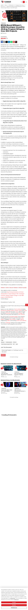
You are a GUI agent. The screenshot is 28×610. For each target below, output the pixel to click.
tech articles (18, 309)
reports (22, 319)
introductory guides (5, 310)
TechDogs (7, 322)
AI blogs (20, 313)
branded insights (14, 316)
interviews (8, 313)
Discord (11, 287)
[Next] (26, 368)
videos (8, 320)
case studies (12, 319)
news (17, 312)
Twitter (7, 287)
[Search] (21, 2)
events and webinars (21, 320)
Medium (16, 287)
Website (3, 287)
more (25, 310)
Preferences (14, 607)
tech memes (21, 314)
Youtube (24, 287)
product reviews (14, 310)
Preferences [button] (16, 599)
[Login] (24, 2)
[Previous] (2, 368)
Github (20, 287)
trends (20, 310)
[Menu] (26, 2)
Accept (14, 602)
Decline (14, 605)
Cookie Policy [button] (12, 598)
